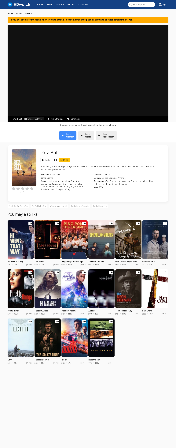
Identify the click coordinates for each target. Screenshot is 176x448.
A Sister (91, 311)
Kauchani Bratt (68, 181)
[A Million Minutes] (101, 239)
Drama (50, 178)
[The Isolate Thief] (48, 337)
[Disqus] (88, 402)
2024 (101, 187)
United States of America (114, 178)
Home (40, 4)
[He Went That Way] (21, 239)
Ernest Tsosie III (57, 186)
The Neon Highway (123, 311)
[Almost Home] (155, 239)
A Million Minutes (96, 262)
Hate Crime (147, 311)
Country (60, 4)
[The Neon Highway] (128, 288)
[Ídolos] (74, 337)
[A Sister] (101, 288)
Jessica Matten (54, 181)
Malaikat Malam (68, 311)
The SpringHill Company (118, 184)
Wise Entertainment (114, 181)
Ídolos (64, 360)
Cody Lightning (69, 184)
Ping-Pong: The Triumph (72, 262)
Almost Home (148, 262)
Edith (10, 360)
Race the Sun (94, 360)
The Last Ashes (41, 311)
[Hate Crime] (155, 288)
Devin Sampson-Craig (60, 189)
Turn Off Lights (56, 119)
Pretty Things (13, 311)
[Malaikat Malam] (74, 288)
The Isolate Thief (42, 360)
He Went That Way (15, 262)
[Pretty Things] (21, 288)
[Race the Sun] (101, 337)
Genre (50, 4)
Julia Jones (57, 184)
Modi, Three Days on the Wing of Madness (134, 262)
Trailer (48, 160)
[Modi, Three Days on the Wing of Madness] (128, 239)
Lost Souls (39, 262)
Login (164, 4)
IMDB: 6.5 (64, 160)
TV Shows (83, 4)
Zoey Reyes (70, 186)
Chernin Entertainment (133, 181)
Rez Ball (49, 153)
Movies (71, 4)
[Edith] (21, 337)
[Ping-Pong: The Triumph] (74, 239)
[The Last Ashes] (48, 288)
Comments (75, 119)
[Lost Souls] (48, 239)
